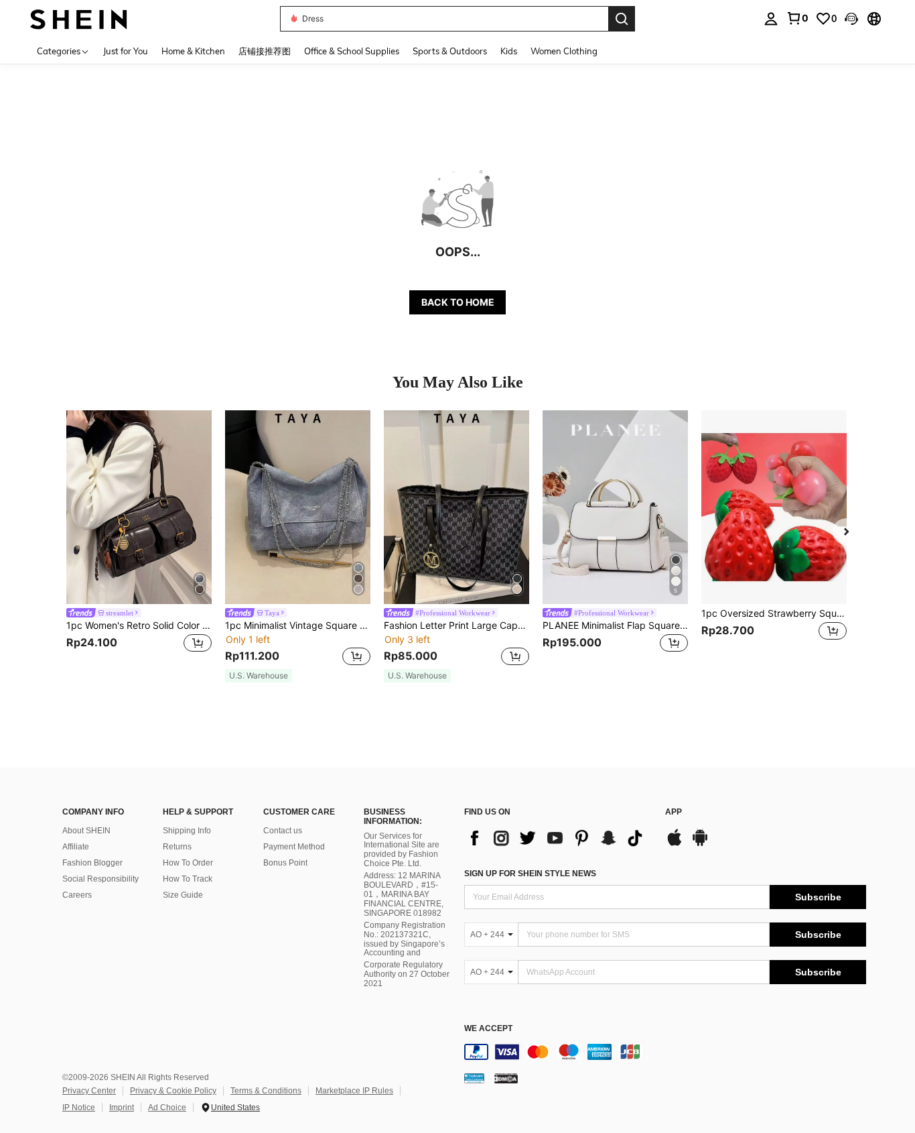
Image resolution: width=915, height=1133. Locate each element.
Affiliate (75, 846)
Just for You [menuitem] (125, 51)
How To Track (187, 879)
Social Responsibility (100, 879)
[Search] (621, 19)
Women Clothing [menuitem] (564, 51)
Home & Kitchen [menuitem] (193, 51)
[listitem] (139, 540)
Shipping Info (187, 830)
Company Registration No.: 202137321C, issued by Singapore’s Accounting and (404, 939)
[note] (258, 675)
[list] (558, 838)
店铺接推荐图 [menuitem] (264, 51)
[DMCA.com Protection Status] (506, 1078)
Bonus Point (285, 863)
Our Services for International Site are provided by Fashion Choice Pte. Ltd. (401, 850)
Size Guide (183, 895)
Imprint (121, 1107)
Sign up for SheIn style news (530, 873)
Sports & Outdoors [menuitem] (450, 51)
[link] (797, 18)
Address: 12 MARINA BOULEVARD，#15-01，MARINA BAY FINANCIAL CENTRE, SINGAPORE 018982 (403, 894)
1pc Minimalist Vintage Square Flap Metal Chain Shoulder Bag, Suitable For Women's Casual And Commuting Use (297, 625)
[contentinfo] (665, 1052)
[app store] (674, 844)
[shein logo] (78, 18)
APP (673, 812)
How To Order (188, 863)
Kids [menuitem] (508, 51)
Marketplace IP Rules (354, 1090)
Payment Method (294, 846)
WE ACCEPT (488, 1028)
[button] (851, 19)
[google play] (700, 844)
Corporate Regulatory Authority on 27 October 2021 (406, 974)
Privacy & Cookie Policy (173, 1090)
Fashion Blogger (92, 863)
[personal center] (771, 19)
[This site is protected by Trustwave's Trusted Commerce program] (474, 1078)
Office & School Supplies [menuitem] (351, 51)
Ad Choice (167, 1107)
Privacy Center (89, 1090)
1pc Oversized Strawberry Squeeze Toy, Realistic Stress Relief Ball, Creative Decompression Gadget (774, 613)
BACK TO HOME (457, 302)
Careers (77, 895)
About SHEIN (86, 830)
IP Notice (78, 1107)
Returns (177, 846)
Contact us (282, 830)
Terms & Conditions (265, 1090)
